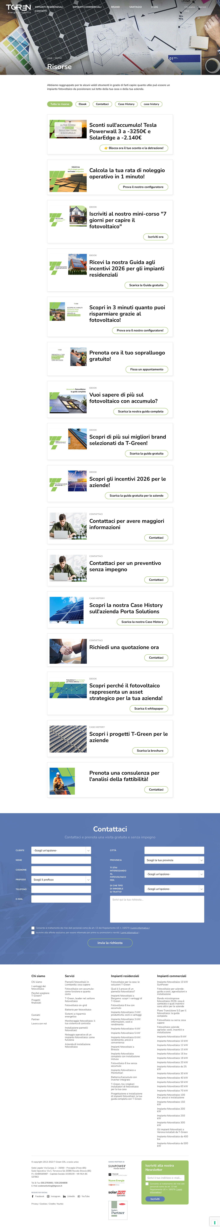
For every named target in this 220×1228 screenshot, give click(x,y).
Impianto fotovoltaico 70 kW (172, 1090)
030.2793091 (47, 1182)
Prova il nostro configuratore (143, 187)
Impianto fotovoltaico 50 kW (172, 1082)
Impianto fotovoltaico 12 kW (172, 1045)
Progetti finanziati (36, 1001)
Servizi (202, 7)
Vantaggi (135, 7)
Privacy (34, 1203)
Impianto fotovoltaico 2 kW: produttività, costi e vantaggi (126, 1013)
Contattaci (156, 538)
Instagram (55, 1196)
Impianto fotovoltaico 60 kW (172, 1086)
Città (113, 850)
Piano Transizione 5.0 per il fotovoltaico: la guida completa (171, 1013)
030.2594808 (61, 1182)
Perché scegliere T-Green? (40, 994)
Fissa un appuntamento (146, 369)
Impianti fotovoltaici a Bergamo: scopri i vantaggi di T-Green (126, 998)
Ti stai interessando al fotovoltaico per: (117, 874)
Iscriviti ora (155, 237)
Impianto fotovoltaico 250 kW (171, 1117)
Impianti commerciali (87, 7)
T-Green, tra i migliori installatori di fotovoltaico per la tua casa (125, 1087)
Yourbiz (60, 1203)
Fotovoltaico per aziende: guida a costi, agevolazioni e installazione (172, 992)
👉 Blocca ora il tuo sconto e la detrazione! (133, 148)
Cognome (21, 869)
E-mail (19, 899)
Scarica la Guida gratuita (146, 285)
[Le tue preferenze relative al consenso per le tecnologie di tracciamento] (215, 1223)
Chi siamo (189, 7)
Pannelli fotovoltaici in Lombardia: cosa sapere (77, 983)
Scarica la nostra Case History (142, 622)
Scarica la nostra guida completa (140, 411)
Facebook (39, 1196)
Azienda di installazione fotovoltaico (77, 1045)
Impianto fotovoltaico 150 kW (171, 1103)
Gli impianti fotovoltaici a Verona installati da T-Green (172, 1131)
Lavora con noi (39, 1023)
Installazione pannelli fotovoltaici (76, 1029)
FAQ (186, 11)
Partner (35, 1019)
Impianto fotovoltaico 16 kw (172, 1053)
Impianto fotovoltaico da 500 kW (172, 1144)
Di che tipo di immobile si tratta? (116, 888)
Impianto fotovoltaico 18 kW (172, 1058)
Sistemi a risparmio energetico (75, 1015)
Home (49, 58)
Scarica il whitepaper (148, 709)
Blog (154, 7)
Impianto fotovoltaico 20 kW (172, 1062)
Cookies (43, 1203)
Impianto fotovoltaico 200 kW (171, 1110)
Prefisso (21, 879)
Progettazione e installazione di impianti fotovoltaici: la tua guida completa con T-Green (126, 1096)
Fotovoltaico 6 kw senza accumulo (124, 1064)
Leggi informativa (140, 927)
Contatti (41, 11)
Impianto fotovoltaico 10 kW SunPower (172, 983)
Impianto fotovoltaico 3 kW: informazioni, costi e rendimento (126, 1022)
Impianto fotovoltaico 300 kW (171, 1124)
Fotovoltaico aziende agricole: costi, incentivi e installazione (170, 1030)
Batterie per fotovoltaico (78, 1009)
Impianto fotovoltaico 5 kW (125, 1033)
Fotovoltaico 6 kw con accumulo (123, 1006)
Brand (115, 7)
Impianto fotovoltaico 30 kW (172, 1073)
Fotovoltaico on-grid (76, 1005)
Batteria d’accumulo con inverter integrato (124, 1078)
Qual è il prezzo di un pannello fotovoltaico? (123, 990)
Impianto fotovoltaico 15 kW (172, 1049)
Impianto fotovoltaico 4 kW (125, 1028)
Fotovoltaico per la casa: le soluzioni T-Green (125, 983)
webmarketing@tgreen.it (50, 1185)
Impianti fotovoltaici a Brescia (122, 1048)
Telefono (21, 889)
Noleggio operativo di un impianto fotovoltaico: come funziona (80, 1037)
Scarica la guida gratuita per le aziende (136, 496)
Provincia (116, 860)
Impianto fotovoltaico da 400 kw (172, 1138)
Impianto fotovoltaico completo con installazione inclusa (125, 1056)
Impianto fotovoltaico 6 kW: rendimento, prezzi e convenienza (126, 1040)
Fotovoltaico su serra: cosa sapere (171, 1021)
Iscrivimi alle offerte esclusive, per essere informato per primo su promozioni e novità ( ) (87, 932)
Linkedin (71, 1196)
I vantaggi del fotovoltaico (38, 987)
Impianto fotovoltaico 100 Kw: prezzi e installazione (171, 1096)
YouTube (85, 1196)
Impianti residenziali (49, 7)
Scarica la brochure (150, 751)
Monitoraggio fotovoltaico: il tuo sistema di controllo (80, 1022)
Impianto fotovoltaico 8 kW (171, 1036)
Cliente (20, 850)
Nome (19, 860)
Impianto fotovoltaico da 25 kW (172, 1068)
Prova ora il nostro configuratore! (140, 330)
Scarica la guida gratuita (146, 454)
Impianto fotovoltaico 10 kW (172, 1041)
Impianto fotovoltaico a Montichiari (123, 1071)
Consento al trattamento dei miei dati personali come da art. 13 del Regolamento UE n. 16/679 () (93, 928)
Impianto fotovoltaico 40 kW (172, 1078)
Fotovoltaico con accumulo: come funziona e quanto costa (79, 992)
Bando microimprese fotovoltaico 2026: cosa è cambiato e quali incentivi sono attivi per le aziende (170, 1002)
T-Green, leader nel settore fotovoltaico (80, 999)
